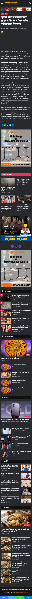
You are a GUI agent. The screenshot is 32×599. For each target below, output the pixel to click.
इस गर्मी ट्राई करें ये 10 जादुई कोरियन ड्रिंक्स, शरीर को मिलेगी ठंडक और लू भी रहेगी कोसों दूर (21, 555)
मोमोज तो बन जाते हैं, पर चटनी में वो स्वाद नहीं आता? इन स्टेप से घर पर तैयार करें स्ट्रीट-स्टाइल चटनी (20, 563)
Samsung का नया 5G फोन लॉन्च (20, 444)
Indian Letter (5, 28)
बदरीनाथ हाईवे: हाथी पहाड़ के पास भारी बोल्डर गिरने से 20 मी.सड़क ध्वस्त (21, 304)
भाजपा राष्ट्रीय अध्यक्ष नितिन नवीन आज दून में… (10, 474)
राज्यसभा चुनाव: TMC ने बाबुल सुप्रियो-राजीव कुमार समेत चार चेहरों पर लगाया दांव (10, 490)
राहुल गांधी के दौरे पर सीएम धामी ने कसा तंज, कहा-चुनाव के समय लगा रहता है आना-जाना (9, 467)
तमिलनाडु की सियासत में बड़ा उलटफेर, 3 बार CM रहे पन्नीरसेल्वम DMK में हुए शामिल (10, 498)
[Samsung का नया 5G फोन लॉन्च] (6, 446)
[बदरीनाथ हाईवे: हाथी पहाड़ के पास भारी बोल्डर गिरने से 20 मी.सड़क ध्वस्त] (6, 305)
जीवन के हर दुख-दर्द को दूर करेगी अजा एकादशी (21, 373)
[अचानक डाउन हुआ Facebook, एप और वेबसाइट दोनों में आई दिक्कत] (6, 438)
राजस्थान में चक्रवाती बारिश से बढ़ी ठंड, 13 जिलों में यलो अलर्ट (8, 189)
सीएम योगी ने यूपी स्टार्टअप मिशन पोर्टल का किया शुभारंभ (21, 312)
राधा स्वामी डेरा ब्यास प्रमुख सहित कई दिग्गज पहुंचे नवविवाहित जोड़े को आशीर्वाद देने (7, 207)
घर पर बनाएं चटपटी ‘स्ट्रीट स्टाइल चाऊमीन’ (19, 571)
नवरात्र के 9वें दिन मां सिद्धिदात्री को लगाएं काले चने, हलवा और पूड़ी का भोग (15, 530)
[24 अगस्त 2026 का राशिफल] (6, 390)
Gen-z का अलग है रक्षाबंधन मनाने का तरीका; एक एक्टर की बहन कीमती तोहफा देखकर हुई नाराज (21, 328)
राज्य (6, 14)
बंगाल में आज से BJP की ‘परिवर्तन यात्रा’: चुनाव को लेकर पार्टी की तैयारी (9, 482)
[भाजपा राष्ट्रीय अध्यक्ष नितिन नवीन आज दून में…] (26, 476)
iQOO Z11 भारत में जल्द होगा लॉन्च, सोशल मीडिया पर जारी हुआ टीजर (20, 429)
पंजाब (3, 14)
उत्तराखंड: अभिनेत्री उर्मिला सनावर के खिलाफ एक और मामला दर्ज (20, 296)
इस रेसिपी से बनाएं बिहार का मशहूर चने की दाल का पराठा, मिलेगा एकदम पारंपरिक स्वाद (21, 547)
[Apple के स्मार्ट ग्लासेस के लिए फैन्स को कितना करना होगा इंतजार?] (6, 454)
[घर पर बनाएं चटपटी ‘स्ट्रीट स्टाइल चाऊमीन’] (6, 572)
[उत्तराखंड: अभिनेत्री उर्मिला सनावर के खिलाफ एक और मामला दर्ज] (6, 298)
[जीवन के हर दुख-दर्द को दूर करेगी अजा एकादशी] (6, 375)
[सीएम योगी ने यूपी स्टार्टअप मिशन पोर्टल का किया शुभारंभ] (6, 313)
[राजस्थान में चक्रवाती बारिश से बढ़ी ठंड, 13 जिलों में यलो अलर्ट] (8, 182)
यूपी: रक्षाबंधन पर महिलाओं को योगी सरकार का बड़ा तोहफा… (20, 319)
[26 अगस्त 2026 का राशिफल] (6, 367)
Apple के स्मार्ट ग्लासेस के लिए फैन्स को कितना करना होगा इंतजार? (21, 452)
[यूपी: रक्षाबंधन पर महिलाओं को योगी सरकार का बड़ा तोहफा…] (6, 321)
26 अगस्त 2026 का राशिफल (19, 365)
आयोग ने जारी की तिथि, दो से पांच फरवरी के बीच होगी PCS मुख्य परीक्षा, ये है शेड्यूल (24, 206)
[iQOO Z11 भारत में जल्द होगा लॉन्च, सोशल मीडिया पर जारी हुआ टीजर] (6, 431)
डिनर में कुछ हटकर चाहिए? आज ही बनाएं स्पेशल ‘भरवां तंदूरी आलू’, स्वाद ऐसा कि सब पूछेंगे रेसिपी (20, 579)
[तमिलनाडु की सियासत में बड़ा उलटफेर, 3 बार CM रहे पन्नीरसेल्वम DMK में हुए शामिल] (26, 499)
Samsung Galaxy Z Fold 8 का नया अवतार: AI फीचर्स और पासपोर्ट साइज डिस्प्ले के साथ (15, 420)
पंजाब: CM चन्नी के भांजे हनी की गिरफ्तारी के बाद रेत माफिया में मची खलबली (23, 181)
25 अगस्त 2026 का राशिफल (19, 380)
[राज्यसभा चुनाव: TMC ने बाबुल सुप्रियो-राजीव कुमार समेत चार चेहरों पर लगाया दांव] (26, 491)
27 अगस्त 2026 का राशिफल (10, 358)
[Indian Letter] (11, 3)
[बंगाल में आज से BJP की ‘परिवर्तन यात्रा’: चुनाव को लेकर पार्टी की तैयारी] (26, 483)
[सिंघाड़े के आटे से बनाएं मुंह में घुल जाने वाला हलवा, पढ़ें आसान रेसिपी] (6, 540)
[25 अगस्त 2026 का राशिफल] (6, 383)
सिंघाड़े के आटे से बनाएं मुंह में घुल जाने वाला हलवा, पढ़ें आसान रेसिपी (21, 539)
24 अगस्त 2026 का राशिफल (18, 388)
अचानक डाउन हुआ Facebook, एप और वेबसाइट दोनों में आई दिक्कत (21, 437)
